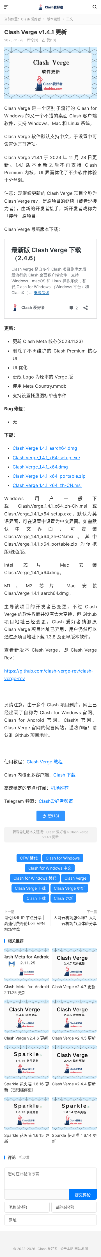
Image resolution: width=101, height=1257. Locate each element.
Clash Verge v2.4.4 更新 (74, 1083)
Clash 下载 (64, 775)
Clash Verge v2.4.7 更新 (73, 986)
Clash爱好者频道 (56, 801)
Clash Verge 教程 (45, 761)
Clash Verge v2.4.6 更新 (26, 1038)
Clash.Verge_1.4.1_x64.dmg (40, 467)
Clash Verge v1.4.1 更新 (35, 32)
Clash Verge (75, 878)
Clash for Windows (63, 858)
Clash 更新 (63, 898)
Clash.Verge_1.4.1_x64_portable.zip (49, 476)
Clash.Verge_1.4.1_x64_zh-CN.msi (47, 485)
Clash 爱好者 (50, 7)
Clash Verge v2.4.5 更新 (74, 1038)
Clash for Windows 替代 (34, 878)
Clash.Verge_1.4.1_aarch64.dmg (45, 448)
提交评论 (83, 1194)
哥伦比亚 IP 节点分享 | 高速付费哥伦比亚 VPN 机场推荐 (24, 923)
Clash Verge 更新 (69, 888)
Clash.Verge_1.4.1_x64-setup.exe (46, 457)
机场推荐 (60, 788)
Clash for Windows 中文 (49, 868)
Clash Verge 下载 (30, 888)
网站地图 (81, 1249)
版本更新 (53, 19)
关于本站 (67, 1249)
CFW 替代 (29, 858)
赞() (49, 40)
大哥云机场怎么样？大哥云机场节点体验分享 (75, 920)
